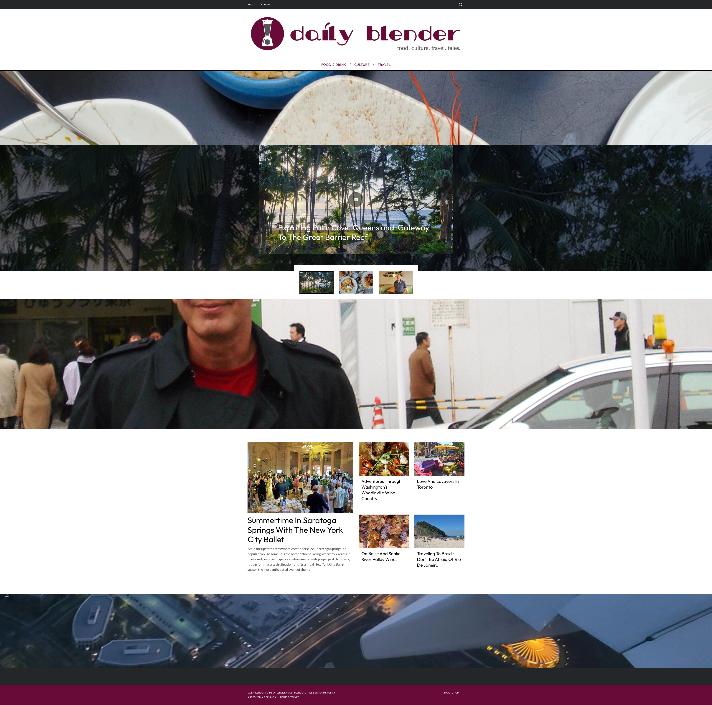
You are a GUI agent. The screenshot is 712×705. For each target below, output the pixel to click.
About (252, 4)
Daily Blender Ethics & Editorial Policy (311, 692)
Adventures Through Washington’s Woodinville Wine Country (381, 489)
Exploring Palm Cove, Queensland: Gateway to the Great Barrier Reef (353, 232)
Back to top (451, 692)
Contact (267, 4)
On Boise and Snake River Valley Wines (380, 556)
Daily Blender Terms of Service (267, 692)
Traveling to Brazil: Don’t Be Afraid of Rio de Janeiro (439, 559)
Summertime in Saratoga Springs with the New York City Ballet (295, 529)
